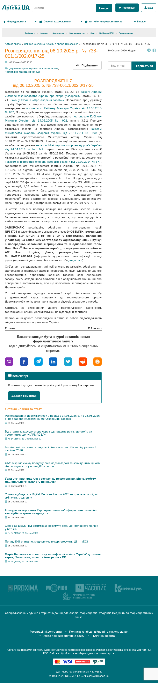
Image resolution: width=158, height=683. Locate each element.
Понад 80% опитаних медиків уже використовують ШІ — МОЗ (46, 541)
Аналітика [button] (57, 33)
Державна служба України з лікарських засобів (33, 68)
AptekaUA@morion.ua (96, 676)
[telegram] (38, 361)
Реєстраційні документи (46, 631)
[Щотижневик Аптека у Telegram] (149, 50)
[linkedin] (53, 361)
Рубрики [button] (29, 33)
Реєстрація (128, 7)
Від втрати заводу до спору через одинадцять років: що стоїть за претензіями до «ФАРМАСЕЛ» (48, 433)
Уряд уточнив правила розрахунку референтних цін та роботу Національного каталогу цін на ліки (50, 480)
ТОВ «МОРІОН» (74, 676)
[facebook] (24, 361)
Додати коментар (24, 395)
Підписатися (144, 65)
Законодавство (77, 33)
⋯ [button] (140, 21)
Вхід (150, 7)
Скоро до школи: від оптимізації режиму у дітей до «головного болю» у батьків (51, 527)
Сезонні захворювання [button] (57, 21)
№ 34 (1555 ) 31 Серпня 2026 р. (24, 438)
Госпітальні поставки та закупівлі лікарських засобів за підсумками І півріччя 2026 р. (50, 448)
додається (75, 260)
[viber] (9, 361)
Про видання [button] (125, 33)
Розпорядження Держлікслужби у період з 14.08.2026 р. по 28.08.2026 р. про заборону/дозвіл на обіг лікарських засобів (52, 417)
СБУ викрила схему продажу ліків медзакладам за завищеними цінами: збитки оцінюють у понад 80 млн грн (53, 464)
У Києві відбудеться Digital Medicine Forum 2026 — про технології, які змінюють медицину (51, 496)
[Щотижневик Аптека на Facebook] (154, 50)
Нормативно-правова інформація (22, 72)
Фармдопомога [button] (16, 21)
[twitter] (68, 361)
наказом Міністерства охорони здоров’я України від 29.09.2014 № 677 (53, 161)
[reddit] (83, 361)
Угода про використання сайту (63, 635)
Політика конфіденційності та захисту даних (98, 631)
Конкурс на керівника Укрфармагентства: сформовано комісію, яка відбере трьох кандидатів (51, 511)
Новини (44, 33)
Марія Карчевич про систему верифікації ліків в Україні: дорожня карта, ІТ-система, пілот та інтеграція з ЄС (53, 555)
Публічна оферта (103, 635)
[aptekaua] (97, 361)
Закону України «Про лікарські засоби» (36, 100)
